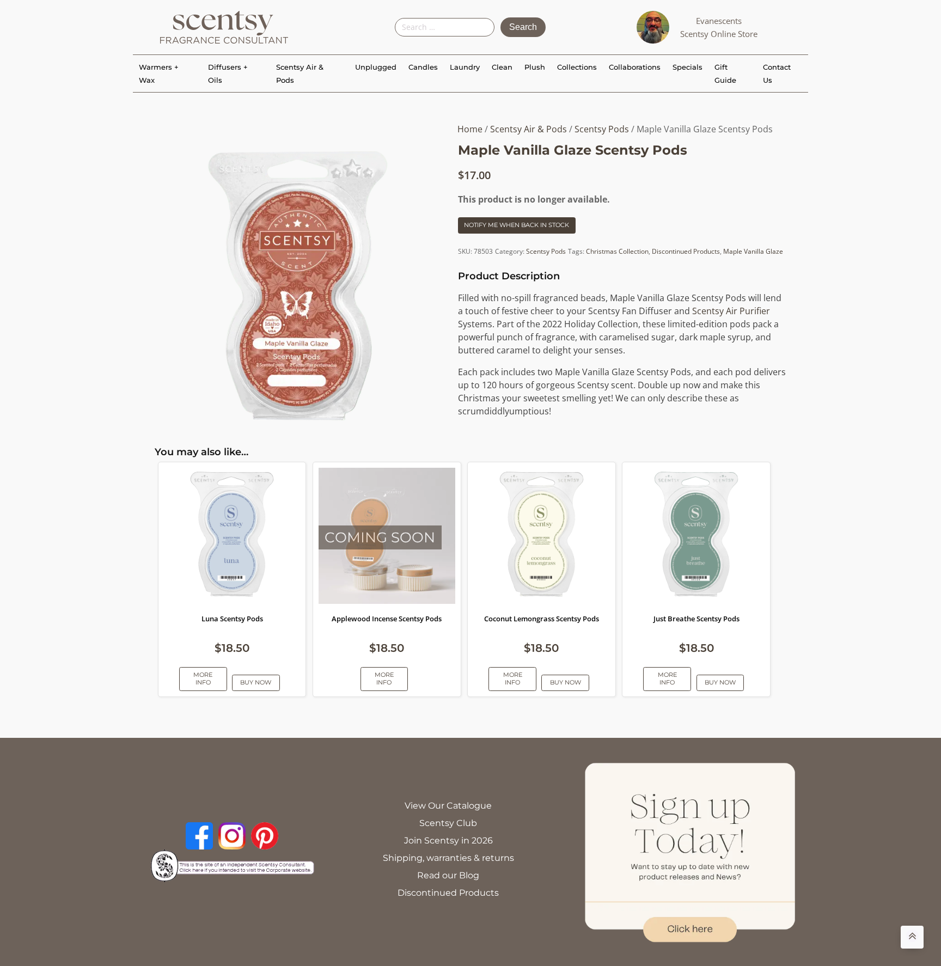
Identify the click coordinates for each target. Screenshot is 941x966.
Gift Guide (725, 73)
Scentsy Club (448, 823)
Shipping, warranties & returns (448, 858)
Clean (502, 67)
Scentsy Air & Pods (299, 73)
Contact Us (777, 73)
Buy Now (255, 682)
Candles (423, 67)
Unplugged (375, 67)
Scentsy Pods (602, 129)
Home (469, 129)
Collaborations (635, 67)
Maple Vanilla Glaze (753, 251)
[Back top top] (912, 937)
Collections (577, 67)
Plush (534, 67)
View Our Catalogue (448, 805)
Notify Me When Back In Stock (516, 225)
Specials (687, 67)
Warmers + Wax (159, 73)
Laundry (465, 67)
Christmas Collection (617, 251)
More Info (202, 678)
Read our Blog (448, 875)
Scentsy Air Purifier (731, 311)
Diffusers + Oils (228, 73)
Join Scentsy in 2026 (448, 840)
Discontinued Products (686, 251)
